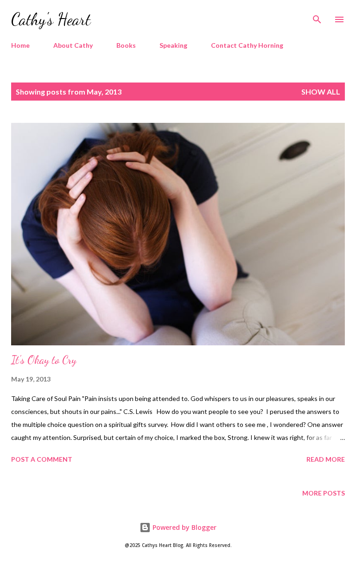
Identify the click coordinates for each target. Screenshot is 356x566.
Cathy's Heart (51, 19)
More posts (323, 493)
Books (126, 45)
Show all (320, 91)
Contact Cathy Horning (247, 45)
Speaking (173, 45)
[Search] (317, 16)
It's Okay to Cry (43, 360)
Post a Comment (41, 459)
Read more (325, 459)
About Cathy (73, 45)
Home (20, 45)
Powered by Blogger (183, 527)
